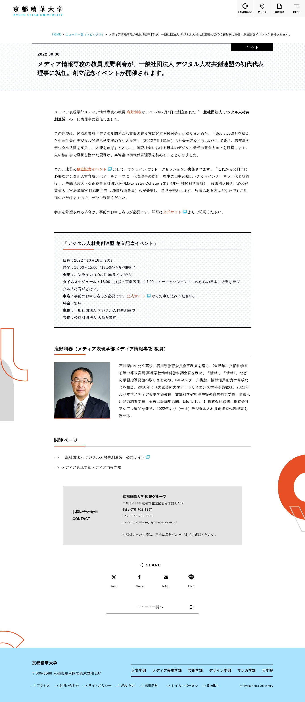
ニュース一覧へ (150, 607)
